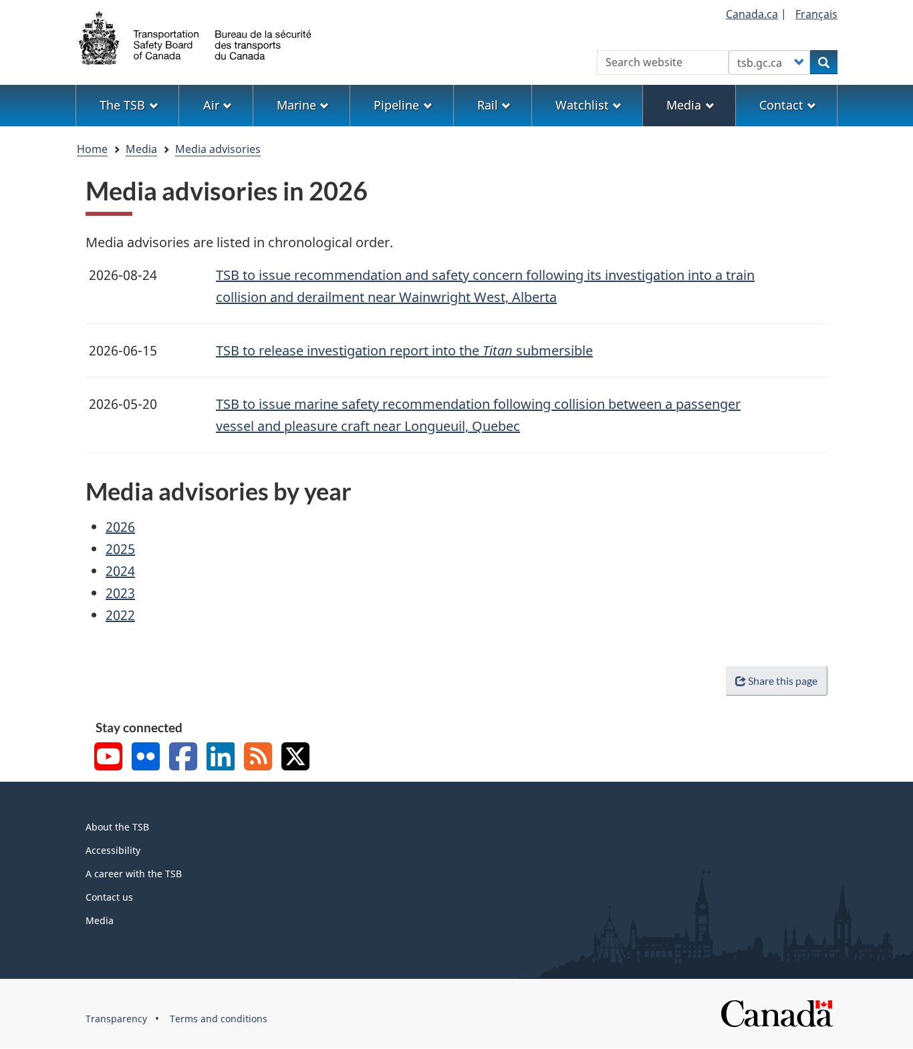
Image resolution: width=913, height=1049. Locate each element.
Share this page (782, 680)
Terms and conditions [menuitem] (218, 1018)
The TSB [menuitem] (122, 105)
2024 (120, 571)
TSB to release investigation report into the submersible (404, 350)
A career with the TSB (134, 873)
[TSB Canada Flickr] (146, 758)
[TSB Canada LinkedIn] (221, 758)
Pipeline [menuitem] (396, 105)
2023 (120, 593)
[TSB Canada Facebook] (183, 758)
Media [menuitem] (683, 105)
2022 (120, 615)
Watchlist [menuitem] (582, 105)
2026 (120, 527)
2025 (120, 549)
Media (141, 149)
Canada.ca (752, 14)
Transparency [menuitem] (116, 1018)
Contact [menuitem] (781, 105)
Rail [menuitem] (487, 105)
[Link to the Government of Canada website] (777, 1012)
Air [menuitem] (211, 105)
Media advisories (218, 149)
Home (92, 149)
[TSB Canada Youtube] (108, 758)
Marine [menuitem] (296, 105)
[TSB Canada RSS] (258, 758)
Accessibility (113, 850)
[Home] (196, 36)
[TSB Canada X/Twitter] (295, 758)
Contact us (109, 897)
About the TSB (117, 826)
